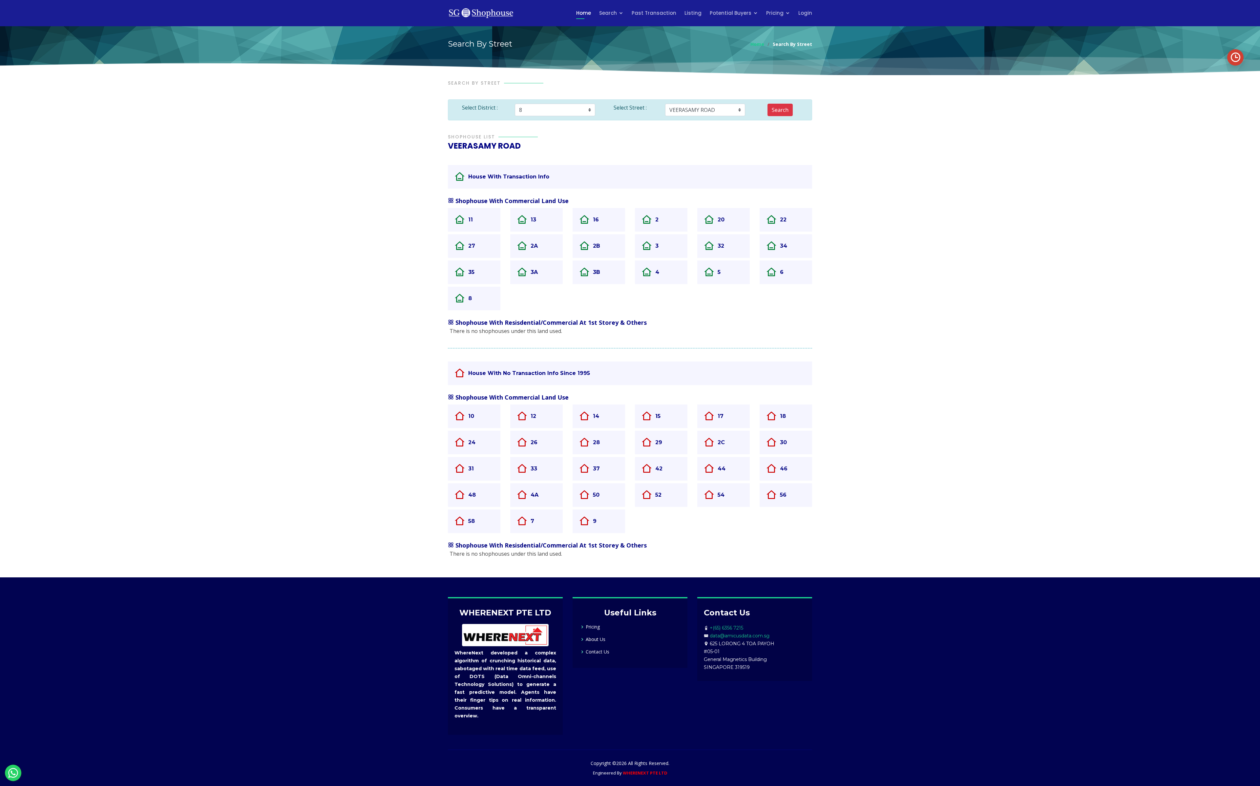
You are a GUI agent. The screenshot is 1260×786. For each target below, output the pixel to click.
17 (721, 416)
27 (471, 246)
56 (783, 495)
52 (658, 495)
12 (533, 416)
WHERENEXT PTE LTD (645, 773)
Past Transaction (654, 13)
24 (471, 442)
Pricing (775, 13)
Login (805, 13)
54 (721, 495)
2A (534, 246)
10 (471, 416)
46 (784, 468)
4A (534, 495)
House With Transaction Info (508, 177)
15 (658, 416)
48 (472, 495)
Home (583, 13)
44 (721, 468)
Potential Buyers (730, 13)
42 (658, 468)
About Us (595, 639)
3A (534, 272)
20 (721, 220)
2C (721, 442)
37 (596, 468)
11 (470, 220)
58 (471, 521)
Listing (693, 13)
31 (471, 468)
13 (533, 220)
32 (721, 246)
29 (658, 442)
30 (783, 442)
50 (596, 495)
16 (596, 220)
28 (596, 442)
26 (534, 442)
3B (596, 272)
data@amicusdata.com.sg (739, 636)
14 (596, 416)
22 (783, 220)
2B (596, 246)
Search (608, 13)
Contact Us (597, 652)
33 (534, 468)
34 (783, 246)
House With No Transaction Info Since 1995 (529, 373)
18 (783, 416)
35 (471, 272)
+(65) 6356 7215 (726, 628)
